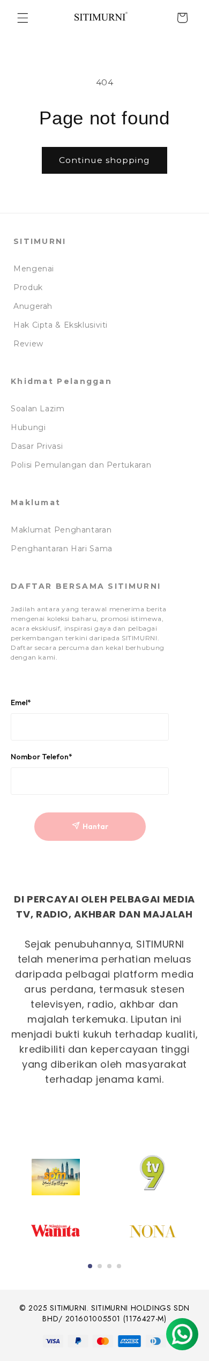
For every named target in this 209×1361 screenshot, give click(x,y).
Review (28, 344)
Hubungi (28, 427)
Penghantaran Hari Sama (62, 548)
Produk (28, 287)
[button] (22, 17)
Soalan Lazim (38, 408)
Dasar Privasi (37, 446)
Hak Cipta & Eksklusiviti (60, 325)
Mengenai (33, 268)
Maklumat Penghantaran (61, 530)
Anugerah (33, 306)
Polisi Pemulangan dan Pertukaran (81, 465)
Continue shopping (105, 160)
